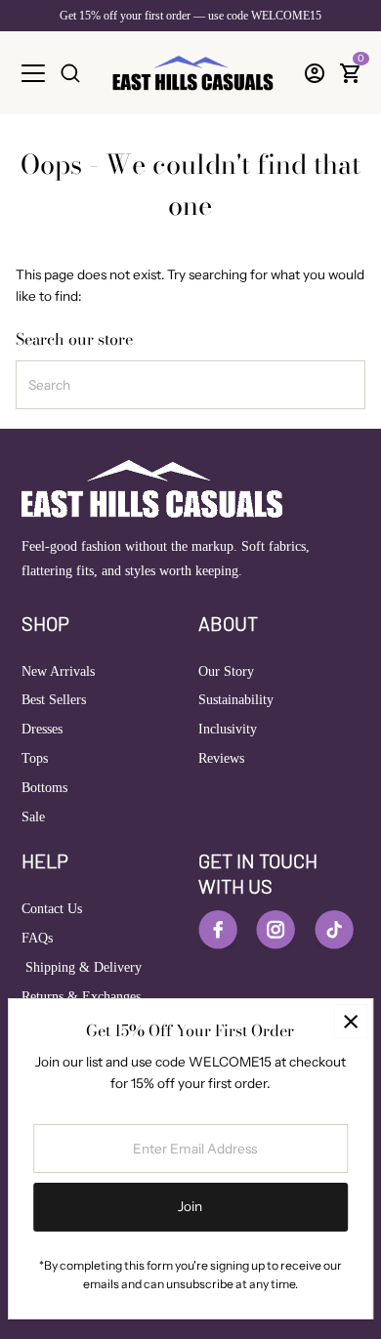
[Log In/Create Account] (314, 73)
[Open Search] (70, 73)
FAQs (37, 938)
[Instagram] (275, 929)
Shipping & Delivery (81, 967)
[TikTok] (334, 929)
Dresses (42, 729)
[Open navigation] (33, 73)
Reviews (221, 758)
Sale (33, 817)
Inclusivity (227, 729)
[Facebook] (217, 929)
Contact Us (51, 908)
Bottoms (44, 787)
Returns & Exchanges (81, 996)
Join (190, 1206)
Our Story (226, 671)
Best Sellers (53, 699)
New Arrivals (58, 671)
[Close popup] (350, 1021)
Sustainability (236, 699)
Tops (34, 758)
